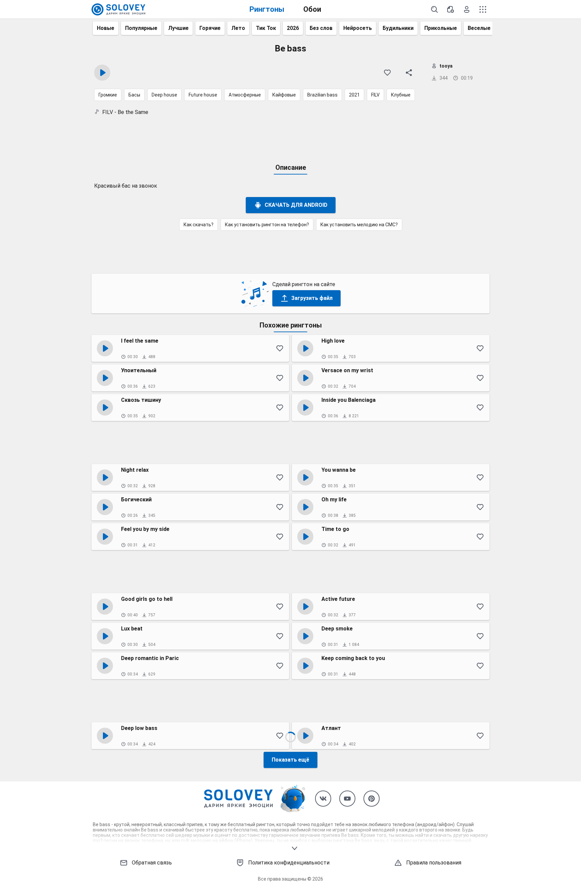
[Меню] (483, 9)
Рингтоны (266, 9)
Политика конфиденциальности (289, 862)
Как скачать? (199, 224)
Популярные (141, 28)
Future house (203, 95)
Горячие (210, 28)
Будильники (398, 28)
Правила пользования (433, 862)
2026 (293, 28)
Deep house (164, 95)
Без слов (321, 28)
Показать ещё (290, 760)
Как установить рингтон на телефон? (267, 224)
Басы (134, 95)
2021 (354, 95)
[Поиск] (434, 9)
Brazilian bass (322, 95)
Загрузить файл (312, 298)
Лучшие (178, 28)
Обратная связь (152, 862)
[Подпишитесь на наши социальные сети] (323, 798)
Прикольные (440, 28)
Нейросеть (357, 28)
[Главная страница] (118, 9)
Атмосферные (245, 95)
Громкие (108, 95)
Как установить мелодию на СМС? (359, 224)
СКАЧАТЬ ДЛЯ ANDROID (296, 205)
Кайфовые (284, 95)
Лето (238, 28)
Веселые (479, 28)
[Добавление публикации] (450, 9)
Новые (105, 28)
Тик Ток (266, 28)
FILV (375, 95)
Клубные (401, 95)
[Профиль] (467, 9)
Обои (312, 9)
